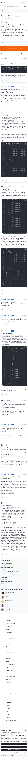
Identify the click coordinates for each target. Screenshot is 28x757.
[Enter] (2, 6)
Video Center (9, 670)
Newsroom (8, 717)
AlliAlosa (5, 58)
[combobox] (14, 6)
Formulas (3, 565)
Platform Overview (10, 623)
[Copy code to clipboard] (25, 68)
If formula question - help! (7, 581)
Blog (7, 711)
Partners (8, 685)
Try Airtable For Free (11, 720)
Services (8, 688)
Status (7, 714)
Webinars (8, 679)
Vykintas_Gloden (9, 609)
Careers (8, 708)
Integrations (9, 626)
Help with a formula (5, 563)
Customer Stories (10, 676)
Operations (8, 650)
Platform (8, 620)
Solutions (8, 641)
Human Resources (10, 653)
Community (9, 694)
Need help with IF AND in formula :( (9, 571)
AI (6, 635)
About (7, 705)
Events (7, 667)
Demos (7, 673)
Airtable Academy (10, 664)
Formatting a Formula (6, 567)
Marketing (8, 647)
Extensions (8, 629)
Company (8, 702)
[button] (1, 3)
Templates (8, 697)
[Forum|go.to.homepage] (9, 3)
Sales (7, 655)
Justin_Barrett (6, 186)
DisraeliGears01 (8, 605)
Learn (7, 661)
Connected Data (10, 638)
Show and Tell (4, 579)
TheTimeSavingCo (9, 600)
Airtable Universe (10, 700)
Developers (8, 691)
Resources (8, 682)
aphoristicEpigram (9, 592)
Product (8, 644)
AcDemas (7, 596)
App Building (9, 632)
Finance (8, 658)
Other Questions (5, 10)
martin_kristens (6, 22)
